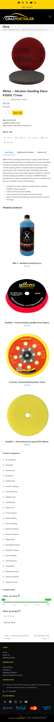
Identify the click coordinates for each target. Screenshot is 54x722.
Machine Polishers (12, 529)
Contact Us (7, 670)
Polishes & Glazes (12, 550)
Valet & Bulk (10, 566)
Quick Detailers (11, 556)
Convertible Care (11, 492)
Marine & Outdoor (12, 534)
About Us (6, 655)
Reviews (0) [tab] (41, 152)
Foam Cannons (11, 513)
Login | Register (27, 7)
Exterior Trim (10, 508)
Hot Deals (9, 465)
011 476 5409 (11, 691)
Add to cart (17, 113)
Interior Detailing (11, 524)
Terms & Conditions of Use (12, 675)
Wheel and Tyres (12, 582)
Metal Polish (10, 539)
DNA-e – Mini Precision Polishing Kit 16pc (16, 637)
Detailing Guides (9, 658)
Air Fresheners (11, 460)
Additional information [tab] (25, 152)
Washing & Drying (12, 571)
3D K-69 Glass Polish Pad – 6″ (40, 637)
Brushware (9, 476)
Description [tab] (9, 152)
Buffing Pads (15, 123)
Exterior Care (11, 125)
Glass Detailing (11, 518)
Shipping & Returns (10, 672)
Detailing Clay (10, 497)
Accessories (10, 470)
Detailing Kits (10, 502)
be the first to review (19, 99)
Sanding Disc (27, 125)
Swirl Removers (11, 561)
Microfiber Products (13, 545)
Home (5, 30)
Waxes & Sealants (12, 577)
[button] (50, 17)
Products (11, 30)
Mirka (19, 125)
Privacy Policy (7, 667)
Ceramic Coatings (12, 486)
